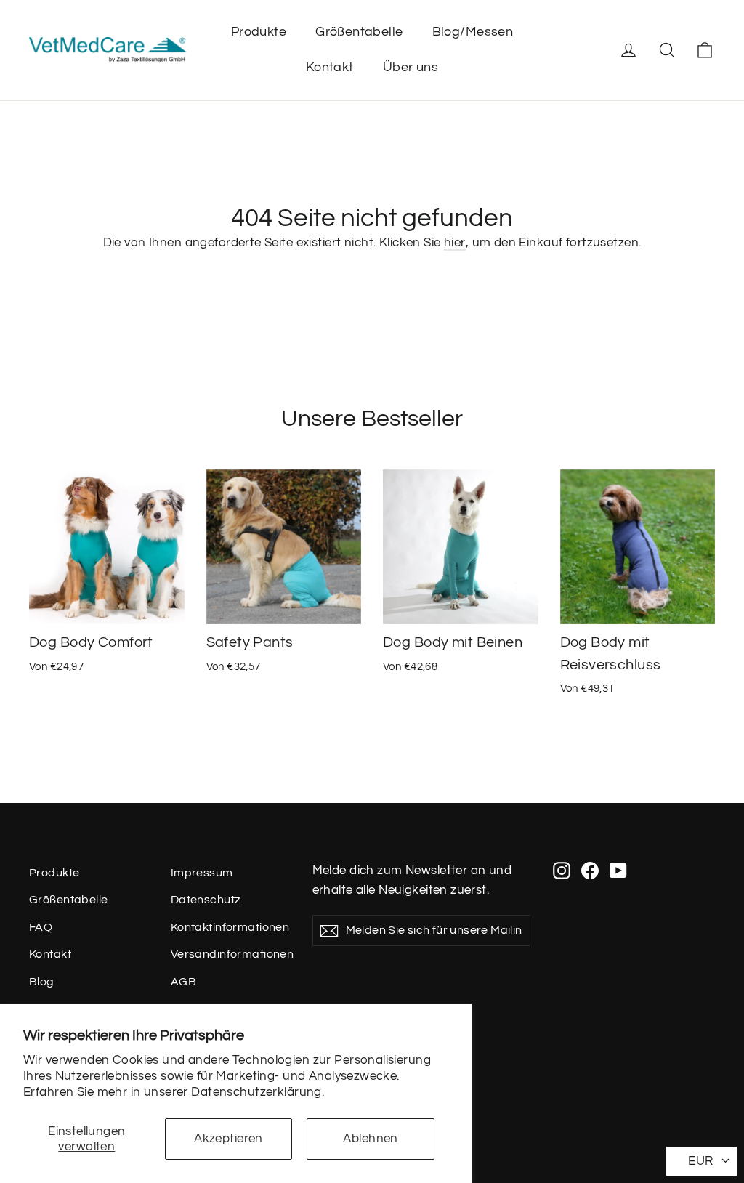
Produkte (258, 32)
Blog (41, 982)
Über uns (410, 67)
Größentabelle (359, 32)
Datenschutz (205, 899)
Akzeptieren (228, 1138)
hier (455, 242)
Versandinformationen (231, 954)
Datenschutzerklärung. (257, 1092)
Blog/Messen (473, 32)
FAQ (40, 927)
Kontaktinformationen (230, 927)
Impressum (202, 873)
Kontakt (330, 67)
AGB (183, 982)
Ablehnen (370, 1138)
